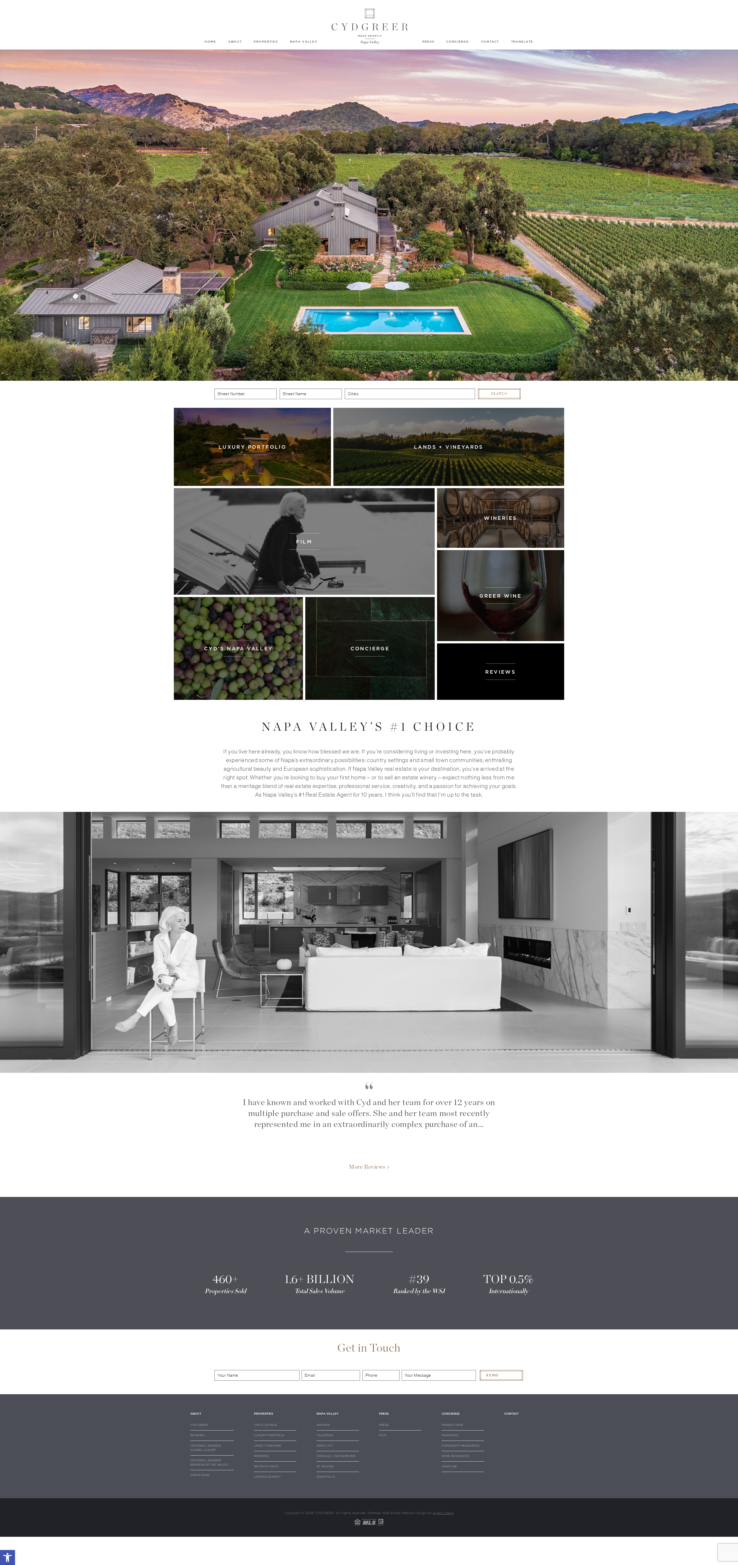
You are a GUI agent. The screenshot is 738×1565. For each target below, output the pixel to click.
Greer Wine (200, 1475)
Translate (522, 41)
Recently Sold (266, 1466)
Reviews (197, 1435)
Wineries (261, 1456)
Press (428, 41)
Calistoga (325, 1435)
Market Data (452, 1425)
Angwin (323, 1425)
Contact (490, 41)
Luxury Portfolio (269, 1435)
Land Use (449, 1466)
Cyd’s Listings (265, 1425)
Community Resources (460, 1445)
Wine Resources (455, 1456)
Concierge (457, 41)
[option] (369, 1116)
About (235, 41)
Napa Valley (303, 41)
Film (382, 1435)
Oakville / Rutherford (336, 1456)
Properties (266, 41)
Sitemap (374, 1513)
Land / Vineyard (267, 1445)
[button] (7, 1557)
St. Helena (325, 1466)
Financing (450, 1435)
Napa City (325, 1445)
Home (210, 41)
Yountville (326, 1476)
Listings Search (267, 1476)
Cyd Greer (199, 1425)
